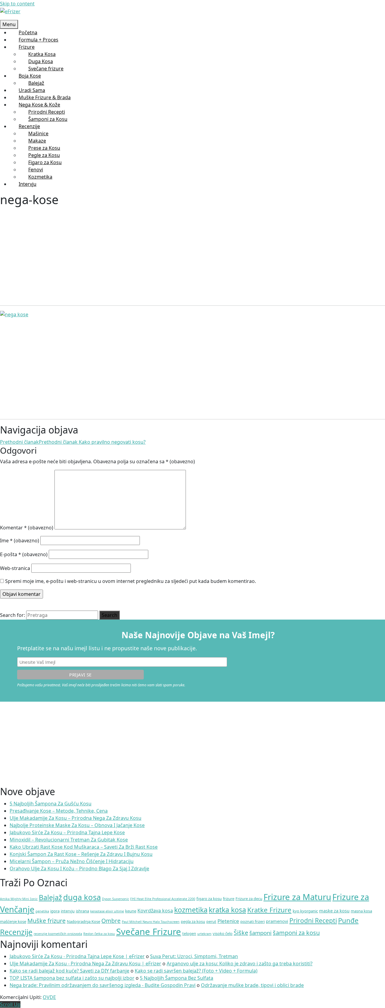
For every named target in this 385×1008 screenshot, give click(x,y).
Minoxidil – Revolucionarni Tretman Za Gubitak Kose (69, 839)
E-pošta (24, 554)
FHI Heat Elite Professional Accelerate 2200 (162, 899)
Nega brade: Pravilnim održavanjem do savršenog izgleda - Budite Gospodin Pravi (103, 985)
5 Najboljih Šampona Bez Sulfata (176, 978)
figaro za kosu (209, 898)
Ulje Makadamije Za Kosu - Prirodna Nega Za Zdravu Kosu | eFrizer (85, 963)
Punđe (348, 920)
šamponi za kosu (296, 933)
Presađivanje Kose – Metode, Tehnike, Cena (59, 810)
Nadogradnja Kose (83, 921)
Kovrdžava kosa (155, 910)
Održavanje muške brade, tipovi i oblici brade (252, 985)
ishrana (82, 911)
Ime (19, 540)
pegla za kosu (193, 921)
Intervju (27, 184)
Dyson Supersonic (115, 899)
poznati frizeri (252, 921)
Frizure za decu (249, 898)
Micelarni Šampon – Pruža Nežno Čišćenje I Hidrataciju (72, 861)
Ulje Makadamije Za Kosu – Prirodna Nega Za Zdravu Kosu (75, 818)
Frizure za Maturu (297, 896)
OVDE (49, 997)
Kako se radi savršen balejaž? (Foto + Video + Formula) (196, 970)
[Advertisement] (180, 251)
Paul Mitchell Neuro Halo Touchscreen (151, 922)
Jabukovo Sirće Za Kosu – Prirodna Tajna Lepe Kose (67, 832)
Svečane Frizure (148, 932)
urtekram (204, 934)
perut (211, 921)
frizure (228, 898)
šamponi (260, 932)
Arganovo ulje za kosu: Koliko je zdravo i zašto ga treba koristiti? (240, 963)
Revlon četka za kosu (99, 934)
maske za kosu (334, 911)
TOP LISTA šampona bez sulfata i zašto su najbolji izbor (72, 978)
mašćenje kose (13, 921)
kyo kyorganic (305, 911)
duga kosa (82, 897)
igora (55, 911)
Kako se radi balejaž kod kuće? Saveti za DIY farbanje (69, 970)
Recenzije (16, 932)
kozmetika (191, 910)
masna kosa (361, 911)
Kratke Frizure (269, 910)
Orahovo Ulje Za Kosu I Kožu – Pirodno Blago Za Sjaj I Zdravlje (79, 868)
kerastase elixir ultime (107, 911)
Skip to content (17, 3)
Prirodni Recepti (313, 920)
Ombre (111, 921)
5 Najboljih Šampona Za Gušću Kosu (50, 803)
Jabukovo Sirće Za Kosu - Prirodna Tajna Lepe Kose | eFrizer (77, 956)
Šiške (241, 933)
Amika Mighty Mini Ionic (19, 899)
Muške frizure (46, 921)
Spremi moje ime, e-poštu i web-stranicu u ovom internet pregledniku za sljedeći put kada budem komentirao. (130, 581)
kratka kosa (227, 910)
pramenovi (277, 921)
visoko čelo (223, 933)
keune (130, 911)
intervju (68, 911)
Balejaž (50, 897)
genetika (42, 911)
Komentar (26, 527)
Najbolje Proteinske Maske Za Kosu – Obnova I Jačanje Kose (77, 825)
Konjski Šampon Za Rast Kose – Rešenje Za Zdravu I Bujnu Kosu (81, 854)
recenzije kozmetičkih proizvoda (58, 934)
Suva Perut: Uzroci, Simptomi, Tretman (194, 956)
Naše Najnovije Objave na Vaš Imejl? (198, 635)
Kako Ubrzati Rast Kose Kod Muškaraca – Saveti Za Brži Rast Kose (84, 847)
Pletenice (228, 921)
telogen (189, 933)
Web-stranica (15, 568)
